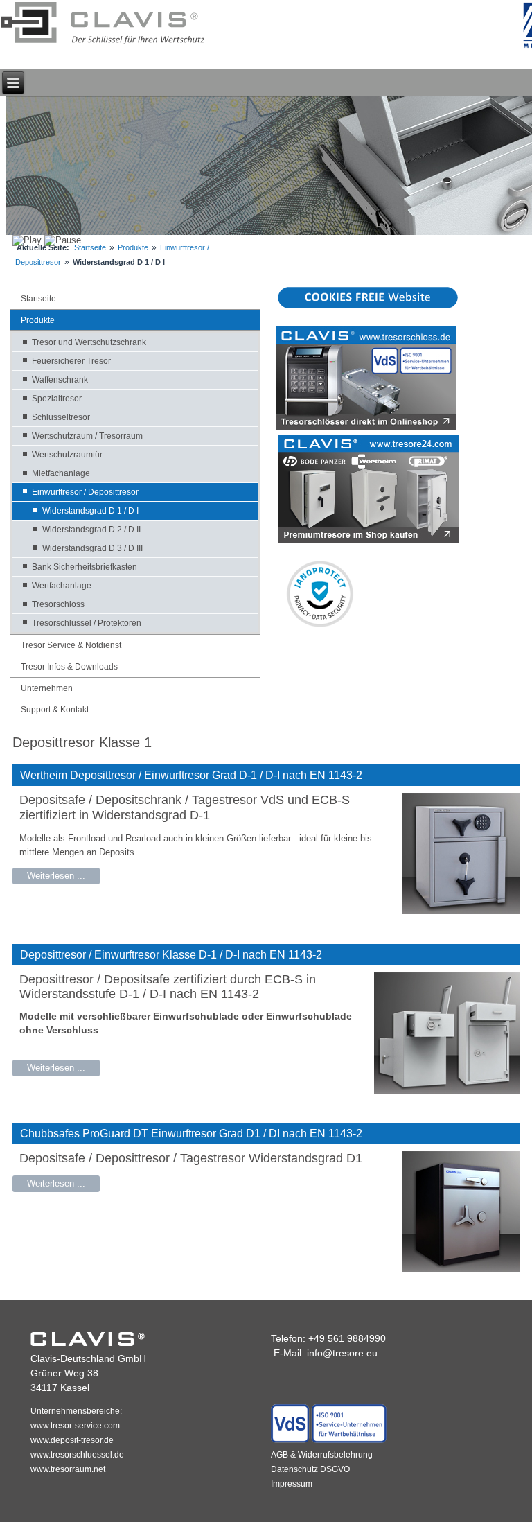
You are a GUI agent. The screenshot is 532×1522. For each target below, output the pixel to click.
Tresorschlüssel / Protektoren (86, 623)
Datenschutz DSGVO (310, 1469)
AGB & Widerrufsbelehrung (322, 1455)
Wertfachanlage (61, 586)
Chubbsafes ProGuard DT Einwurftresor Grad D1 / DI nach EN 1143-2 (191, 1133)
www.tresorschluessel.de (77, 1455)
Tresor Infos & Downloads (69, 667)
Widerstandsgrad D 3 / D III (92, 548)
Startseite (90, 247)
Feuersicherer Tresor (71, 361)
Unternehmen (47, 688)
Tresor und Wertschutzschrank (89, 342)
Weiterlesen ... (56, 876)
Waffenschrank (60, 380)
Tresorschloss (58, 604)
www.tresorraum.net (67, 1469)
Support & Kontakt (55, 710)
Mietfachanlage (61, 473)
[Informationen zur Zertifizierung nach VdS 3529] (329, 1440)
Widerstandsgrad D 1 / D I (90, 511)
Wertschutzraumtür (67, 455)
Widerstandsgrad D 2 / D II (91, 529)
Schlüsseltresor (61, 417)
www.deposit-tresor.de (72, 1440)
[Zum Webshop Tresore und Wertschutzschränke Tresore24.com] (368, 539)
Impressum (291, 1484)
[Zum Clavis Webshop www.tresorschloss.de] (366, 426)
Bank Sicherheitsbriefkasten (84, 567)
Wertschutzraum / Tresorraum (87, 436)
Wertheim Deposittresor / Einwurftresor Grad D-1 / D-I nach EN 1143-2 (191, 775)
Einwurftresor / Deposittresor (85, 492)
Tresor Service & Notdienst (71, 645)
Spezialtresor (57, 398)
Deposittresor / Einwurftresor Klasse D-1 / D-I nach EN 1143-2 (171, 955)
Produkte (133, 247)
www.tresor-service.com (75, 1426)
